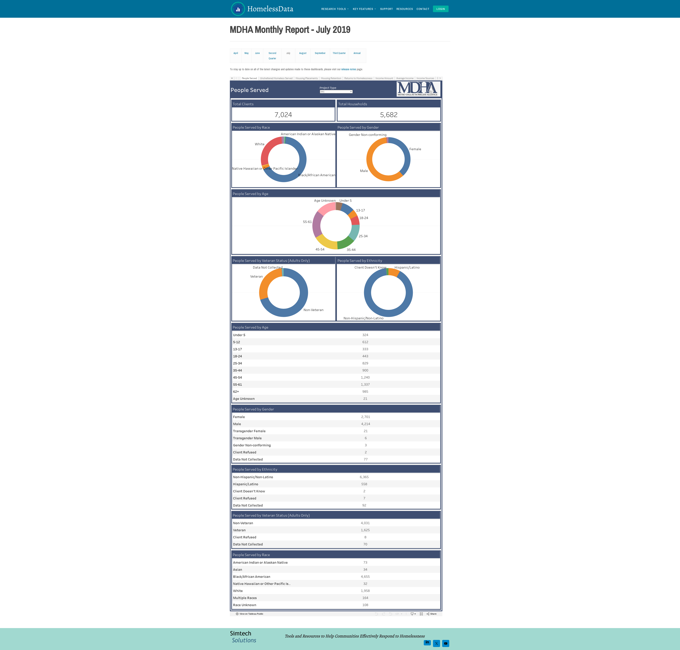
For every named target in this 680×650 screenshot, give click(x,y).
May (247, 53)
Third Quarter (339, 53)
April (236, 53)
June (257, 53)
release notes (348, 69)
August (302, 53)
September (320, 53)
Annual (357, 53)
